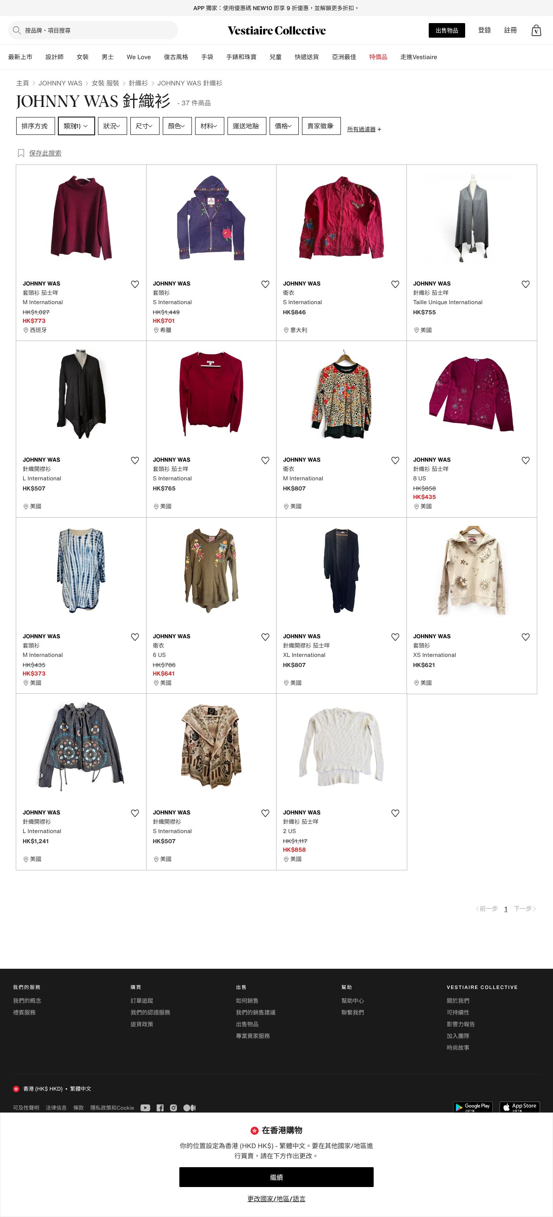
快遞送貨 (307, 57)
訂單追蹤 (141, 1001)
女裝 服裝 (105, 83)
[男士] (120, 57)
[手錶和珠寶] (263, 57)
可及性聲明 (26, 1108)
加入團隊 (458, 1036)
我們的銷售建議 (256, 1012)
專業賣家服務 (253, 1036)
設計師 (54, 57)
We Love (139, 57)
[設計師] (70, 57)
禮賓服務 (24, 1012)
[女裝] (95, 57)
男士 (108, 57)
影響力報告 (461, 1024)
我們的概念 (27, 1001)
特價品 (378, 57)
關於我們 (458, 1001)
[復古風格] (194, 57)
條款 (78, 1108)
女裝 (83, 57)
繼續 (276, 1177)
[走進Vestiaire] (443, 57)
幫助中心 (352, 1001)
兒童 (276, 57)
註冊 (510, 30)
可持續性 (458, 1012)
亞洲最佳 (344, 57)
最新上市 (20, 57)
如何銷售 (247, 1001)
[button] (536, 30)
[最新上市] (39, 57)
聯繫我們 (352, 1012)
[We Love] (157, 57)
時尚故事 (458, 1048)
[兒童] (288, 57)
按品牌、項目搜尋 (47, 30)
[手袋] (220, 57)
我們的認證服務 (150, 1012)
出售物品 (447, 30)
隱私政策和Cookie (112, 1108)
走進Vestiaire (418, 57)
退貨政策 (141, 1024)
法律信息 (56, 1108)
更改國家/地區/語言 (276, 1199)
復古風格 (176, 57)
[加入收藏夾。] (135, 284)
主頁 (22, 83)
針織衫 (138, 83)
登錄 (484, 30)
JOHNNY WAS (60, 83)
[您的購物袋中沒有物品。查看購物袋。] (536, 30)
